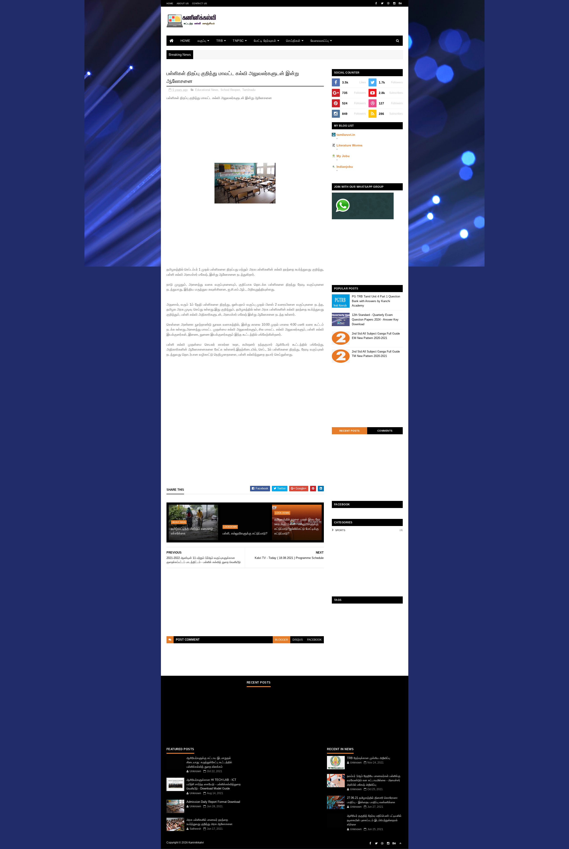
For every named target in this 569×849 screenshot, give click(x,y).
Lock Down (282, 513)
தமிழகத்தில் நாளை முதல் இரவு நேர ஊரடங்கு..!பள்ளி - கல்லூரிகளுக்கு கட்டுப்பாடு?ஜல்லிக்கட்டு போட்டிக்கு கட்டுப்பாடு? (297, 526)
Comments (385, 430)
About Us (183, 3)
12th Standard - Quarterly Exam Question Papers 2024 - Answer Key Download (375, 319)
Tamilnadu (248, 90)
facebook (314, 639)
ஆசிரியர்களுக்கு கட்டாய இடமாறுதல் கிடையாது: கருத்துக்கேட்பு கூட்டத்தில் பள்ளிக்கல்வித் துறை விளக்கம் (209, 762)
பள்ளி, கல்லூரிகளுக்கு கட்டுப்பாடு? (244, 533)
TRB (219, 40)
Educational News (206, 90)
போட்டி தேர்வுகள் (265, 40)
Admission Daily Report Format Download (213, 801)
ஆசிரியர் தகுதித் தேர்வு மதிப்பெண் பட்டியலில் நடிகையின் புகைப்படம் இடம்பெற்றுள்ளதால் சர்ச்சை (374, 820)
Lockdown (230, 527)
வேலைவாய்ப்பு (320, 40)
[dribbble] (388, 3)
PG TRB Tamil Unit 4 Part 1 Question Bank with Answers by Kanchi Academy (376, 301)
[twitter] (382, 3)
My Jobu (343, 156)
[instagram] (394, 3)
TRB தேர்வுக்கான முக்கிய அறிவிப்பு (368, 758)
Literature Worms (350, 145)
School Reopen (230, 90)
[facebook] (376, 3)
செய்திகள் (293, 40)
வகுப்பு (202, 40)
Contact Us (199, 3)
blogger (281, 639)
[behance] (400, 3)
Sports (340, 530)
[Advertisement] (322, 27)
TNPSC (238, 40)
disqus (298, 639)
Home (169, 3)
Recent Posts (349, 430)
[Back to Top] (400, 843)
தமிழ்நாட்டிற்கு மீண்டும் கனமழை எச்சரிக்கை (192, 531)
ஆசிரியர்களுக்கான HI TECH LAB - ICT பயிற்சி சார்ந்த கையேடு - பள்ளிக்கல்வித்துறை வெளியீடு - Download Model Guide (213, 784)
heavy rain (179, 522)
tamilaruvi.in (346, 134)
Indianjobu (345, 166)
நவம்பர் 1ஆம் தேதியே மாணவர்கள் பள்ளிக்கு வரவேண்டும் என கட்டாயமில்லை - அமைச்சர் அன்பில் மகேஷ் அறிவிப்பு (373, 780)
